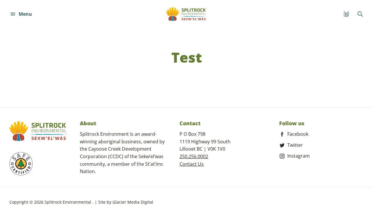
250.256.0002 (194, 156)
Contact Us (192, 164)
